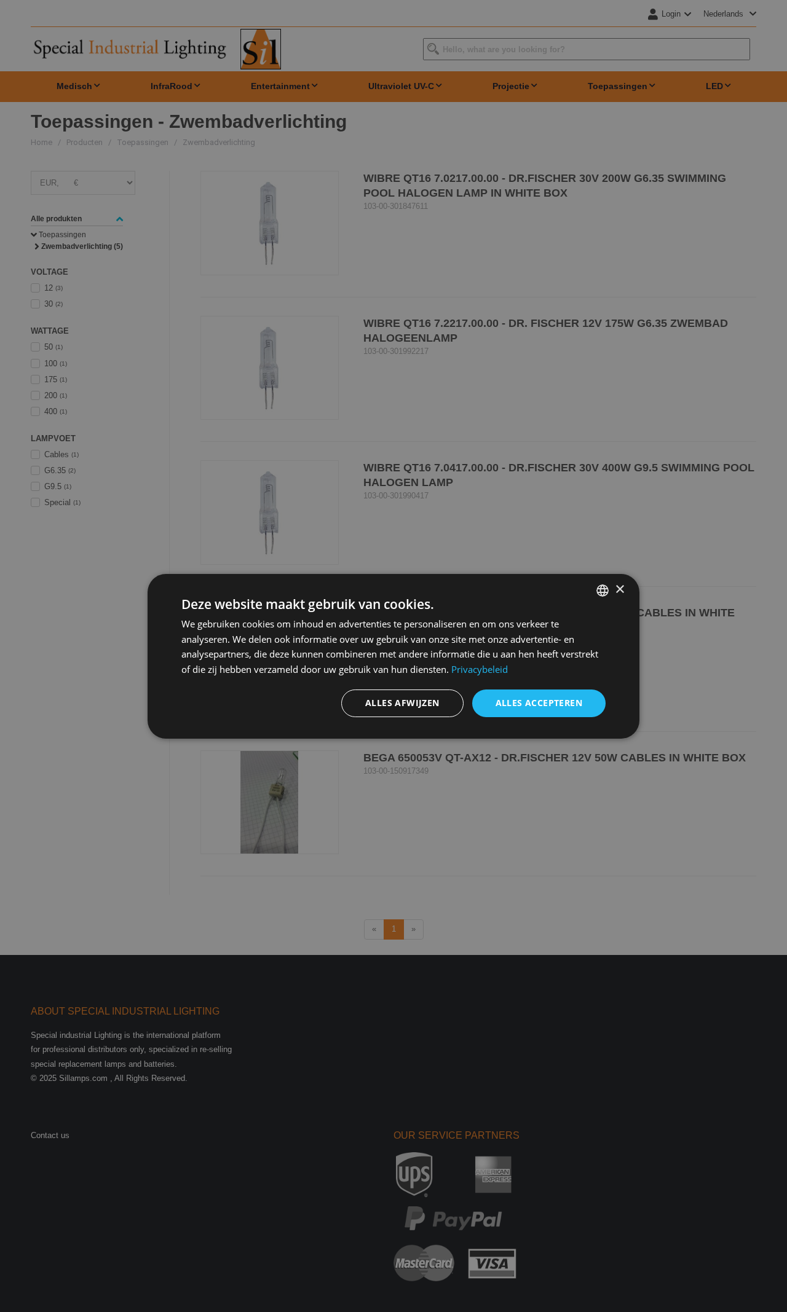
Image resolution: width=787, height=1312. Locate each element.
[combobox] (602, 590)
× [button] (619, 589)
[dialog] (393, 655)
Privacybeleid (479, 669)
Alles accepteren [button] (539, 703)
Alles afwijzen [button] (402, 703)
